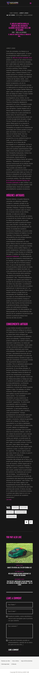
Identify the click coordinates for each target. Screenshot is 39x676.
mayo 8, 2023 (19, 565)
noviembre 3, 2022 (19, 579)
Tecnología (11, 516)
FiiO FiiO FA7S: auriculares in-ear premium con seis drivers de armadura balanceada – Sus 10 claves (19, 583)
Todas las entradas (21, 32)
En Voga (10, 512)
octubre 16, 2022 (19, 571)
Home (13, 32)
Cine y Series (13, 13)
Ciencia (15, 507)
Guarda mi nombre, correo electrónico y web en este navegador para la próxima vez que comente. (20, 619)
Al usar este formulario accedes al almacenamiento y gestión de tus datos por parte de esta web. (20, 643)
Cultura (24, 507)
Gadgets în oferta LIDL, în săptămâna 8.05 (19, 568)
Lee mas (8, 500)
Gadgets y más (21, 512)
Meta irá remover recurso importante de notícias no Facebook (19, 574)
